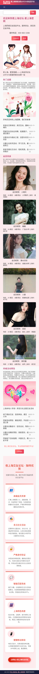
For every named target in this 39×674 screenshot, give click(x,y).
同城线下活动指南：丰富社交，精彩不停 (16, 439)
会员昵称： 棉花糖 (19, 361)
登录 (24, 38)
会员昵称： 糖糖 (19, 226)
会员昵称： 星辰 (19, 329)
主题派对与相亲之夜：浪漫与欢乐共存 (16, 138)
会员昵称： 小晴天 (19, 192)
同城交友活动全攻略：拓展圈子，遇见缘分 (16, 132)
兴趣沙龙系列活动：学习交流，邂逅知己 (16, 144)
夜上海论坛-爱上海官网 (17, 672)
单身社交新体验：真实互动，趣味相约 (16, 126)
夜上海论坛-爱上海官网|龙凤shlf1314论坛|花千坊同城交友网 (18, 2)
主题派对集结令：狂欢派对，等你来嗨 (16, 427)
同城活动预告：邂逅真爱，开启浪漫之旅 (16, 421)
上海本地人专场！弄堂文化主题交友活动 (18, 409)
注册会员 (16, 38)
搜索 (33, 12)
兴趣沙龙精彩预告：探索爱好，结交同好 (16, 433)
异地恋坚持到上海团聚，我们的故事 (16, 120)
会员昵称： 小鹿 (19, 295)
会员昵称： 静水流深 (19, 261)
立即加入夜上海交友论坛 (19, 660)
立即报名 (19, 451)
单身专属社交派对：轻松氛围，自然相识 (16, 151)
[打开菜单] (4, 7)
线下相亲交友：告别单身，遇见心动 (15, 415)
